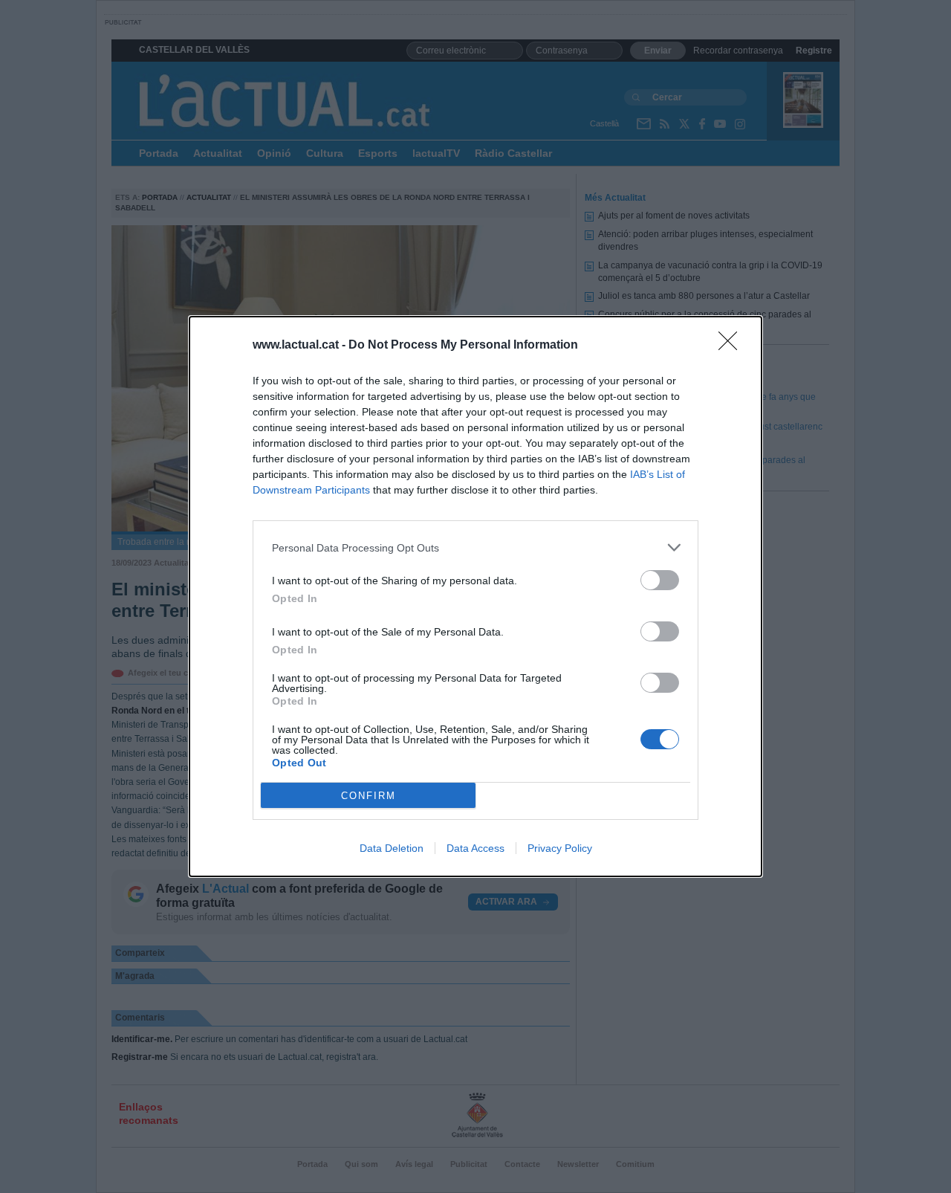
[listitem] (475, 547)
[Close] (732, 346)
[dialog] (475, 596)
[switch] (659, 580)
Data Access (475, 848)
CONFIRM (368, 795)
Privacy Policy (560, 848)
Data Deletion (391, 848)
